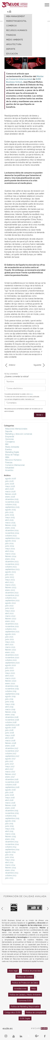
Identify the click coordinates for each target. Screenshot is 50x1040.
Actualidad (9, 468)
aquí (31, 394)
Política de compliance (35, 1012)
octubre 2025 (10, 504)
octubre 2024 (11, 536)
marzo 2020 (10, 678)
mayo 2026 (10, 486)
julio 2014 (9, 855)
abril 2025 (9, 520)
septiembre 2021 (12, 632)
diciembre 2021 (11, 624)
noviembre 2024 (12, 533)
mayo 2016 (10, 798)
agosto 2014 (10, 852)
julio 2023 (9, 574)
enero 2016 (10, 808)
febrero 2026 (10, 494)
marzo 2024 (10, 554)
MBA (7, 457)
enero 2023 (10, 590)
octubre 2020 (11, 660)
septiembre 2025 (12, 507)
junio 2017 (9, 764)
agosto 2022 (10, 603)
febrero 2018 (10, 743)
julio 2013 (9, 878)
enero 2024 (10, 559)
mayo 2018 (10, 735)
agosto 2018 (10, 728)
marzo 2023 (10, 585)
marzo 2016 (10, 803)
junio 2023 (9, 577)
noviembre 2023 (12, 564)
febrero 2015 (10, 836)
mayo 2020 (10, 673)
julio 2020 (9, 668)
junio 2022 (9, 608)
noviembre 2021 (12, 626)
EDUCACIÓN (12, 54)
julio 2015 (9, 824)
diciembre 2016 (11, 779)
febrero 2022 (10, 619)
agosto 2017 (10, 759)
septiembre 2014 (12, 849)
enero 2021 (10, 652)
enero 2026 (10, 497)
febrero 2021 (10, 650)
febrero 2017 (10, 774)
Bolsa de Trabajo (12, 455)
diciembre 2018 (11, 717)
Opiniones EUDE (25, 1001)
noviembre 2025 (12, 502)
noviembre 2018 (12, 720)
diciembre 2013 (11, 873)
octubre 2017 (10, 753)
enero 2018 (10, 746)
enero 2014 (10, 870)
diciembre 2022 (11, 593)
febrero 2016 (10, 805)
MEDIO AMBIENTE (14, 40)
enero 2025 (10, 528)
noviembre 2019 (12, 689)
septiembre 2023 (12, 569)
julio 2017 (9, 761)
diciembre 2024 (11, 530)
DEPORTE (10, 49)
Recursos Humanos (13, 460)
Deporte (8, 431)
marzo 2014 (10, 865)
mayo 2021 (9, 642)
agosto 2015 (10, 821)
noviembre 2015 (12, 813)
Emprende (9, 437)
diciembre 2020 (12, 655)
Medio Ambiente (12, 447)
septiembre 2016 (12, 787)
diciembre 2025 (11, 499)
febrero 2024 (10, 556)
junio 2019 (9, 702)
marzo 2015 (10, 834)
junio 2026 (9, 484)
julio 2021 (9, 637)
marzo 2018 (10, 741)
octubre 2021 (10, 629)
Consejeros (10, 442)
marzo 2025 (10, 523)
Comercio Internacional (15, 465)
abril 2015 (9, 831)
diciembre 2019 (11, 686)
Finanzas (8, 462)
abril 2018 (9, 738)
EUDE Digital (25, 1018)
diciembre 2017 (11, 748)
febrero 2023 (10, 587)
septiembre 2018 (12, 725)
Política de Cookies (25, 977)
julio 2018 (9, 730)
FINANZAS (11, 35)
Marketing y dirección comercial (18, 434)
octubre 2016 (10, 785)
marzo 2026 (10, 491)
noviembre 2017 (12, 751)
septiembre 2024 (12, 538)
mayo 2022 (10, 611)
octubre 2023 (11, 567)
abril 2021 (9, 645)
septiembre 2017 (12, 756)
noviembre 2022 (12, 595)
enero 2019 (10, 715)
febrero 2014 (10, 868)
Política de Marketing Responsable (25, 1007)
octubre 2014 (10, 847)
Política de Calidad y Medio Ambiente (25, 995)
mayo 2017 (9, 766)
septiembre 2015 (12, 818)
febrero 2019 (10, 712)
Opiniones (9, 439)
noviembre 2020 (12, 658)
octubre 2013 (10, 875)
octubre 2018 (10, 722)
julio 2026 (9, 481)
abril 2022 (9, 613)
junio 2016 (9, 795)
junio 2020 (9, 670)
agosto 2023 (10, 572)
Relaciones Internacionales (16, 429)
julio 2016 (9, 792)
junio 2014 (9, 857)
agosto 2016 (10, 790)
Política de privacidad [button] (32, 971)
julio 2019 (9, 699)
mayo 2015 (9, 829)
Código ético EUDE (12, 1012)
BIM (6, 444)
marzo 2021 (10, 647)
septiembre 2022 (12, 600)
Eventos (8, 449)
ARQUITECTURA (13, 44)
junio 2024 (9, 546)
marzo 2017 (10, 772)
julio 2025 (9, 512)
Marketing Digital (12, 452)
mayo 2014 (9, 860)
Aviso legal (13, 971)
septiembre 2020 (12, 663)
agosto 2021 (10, 634)
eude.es (8, 1028)
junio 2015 (9, 826)
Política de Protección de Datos (25, 983)
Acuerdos (9, 470)
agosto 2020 (10, 665)
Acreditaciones (20, 989)
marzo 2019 (10, 709)
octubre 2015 (10, 816)
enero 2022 (10, 621)
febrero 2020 (10, 681)
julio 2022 (9, 606)
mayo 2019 (9, 704)
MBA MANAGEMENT (15, 16)
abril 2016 (9, 800)
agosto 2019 (10, 696)
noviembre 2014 (12, 844)
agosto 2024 (10, 541)
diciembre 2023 (11, 562)
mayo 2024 (10, 549)
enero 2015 (9, 839)
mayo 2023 (10, 580)
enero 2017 (9, 777)
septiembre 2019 (12, 694)
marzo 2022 (10, 616)
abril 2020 (9, 676)
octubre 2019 (10, 691)
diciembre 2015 (11, 811)
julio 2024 (9, 543)
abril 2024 (9, 551)
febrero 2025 (10, 525)
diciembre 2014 (11, 842)
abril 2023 (9, 582)
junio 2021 (9, 639)
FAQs (33, 989)
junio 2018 (9, 733)
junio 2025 (9, 515)
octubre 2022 (11, 598)
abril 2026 (9, 489)
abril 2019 (9, 707)
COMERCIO (11, 26)
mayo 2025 (10, 517)
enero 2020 (10, 683)
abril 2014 (9, 862)
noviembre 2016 (12, 782)
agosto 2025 (10, 510)
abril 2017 (9, 769)
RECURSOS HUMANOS (16, 30)
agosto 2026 (10, 479)
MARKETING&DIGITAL (16, 21)
